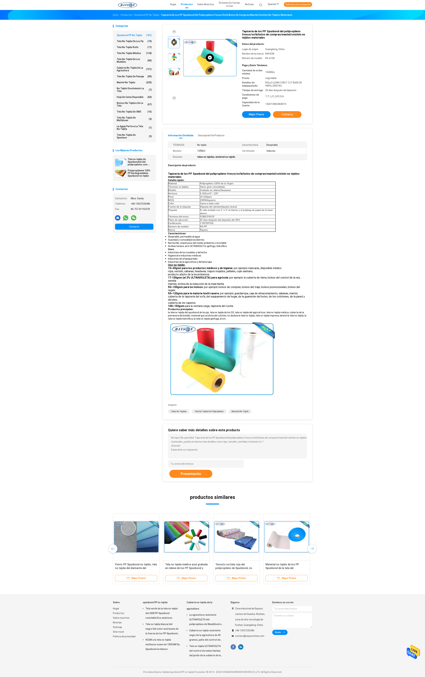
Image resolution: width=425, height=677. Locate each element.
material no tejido (240, 411)
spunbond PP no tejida (134, 35)
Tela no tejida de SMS (134, 111)
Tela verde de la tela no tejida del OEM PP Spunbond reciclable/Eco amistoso (161, 613)
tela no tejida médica (134, 53)
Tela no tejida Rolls (134, 47)
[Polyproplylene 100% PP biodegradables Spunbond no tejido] (120, 173)
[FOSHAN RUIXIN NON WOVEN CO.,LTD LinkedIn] (241, 647)
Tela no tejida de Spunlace (134, 136)
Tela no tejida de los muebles (134, 60)
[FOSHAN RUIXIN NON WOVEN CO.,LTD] (127, 5)
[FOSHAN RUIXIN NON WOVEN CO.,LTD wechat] (133, 217)
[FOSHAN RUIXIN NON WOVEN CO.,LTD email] (117, 217)
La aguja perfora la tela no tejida (134, 127)
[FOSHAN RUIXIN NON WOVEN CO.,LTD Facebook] (233, 647)
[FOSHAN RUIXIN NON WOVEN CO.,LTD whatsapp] (125, 217)
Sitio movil (118, 631)
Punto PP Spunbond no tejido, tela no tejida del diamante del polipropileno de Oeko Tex (136, 568)
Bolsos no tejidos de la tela (134, 104)
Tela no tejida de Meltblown (134, 119)
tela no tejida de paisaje (134, 76)
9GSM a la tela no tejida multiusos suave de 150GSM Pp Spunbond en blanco (162, 644)
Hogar (116, 608)
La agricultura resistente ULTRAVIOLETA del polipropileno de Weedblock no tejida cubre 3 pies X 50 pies (206, 620)
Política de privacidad (124, 636)
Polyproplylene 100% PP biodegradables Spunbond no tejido (139, 173)
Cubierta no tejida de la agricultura (134, 69)
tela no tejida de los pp (134, 41)
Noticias (117, 622)
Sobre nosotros (121, 618)
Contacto (134, 226)
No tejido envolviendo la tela (134, 89)
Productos (118, 613)
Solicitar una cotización (298, 4)
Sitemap (117, 627)
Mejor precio (256, 114)
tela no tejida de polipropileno (209, 411)
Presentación (191, 474)
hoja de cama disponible (134, 97)
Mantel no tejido (134, 82)
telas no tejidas (179, 411)
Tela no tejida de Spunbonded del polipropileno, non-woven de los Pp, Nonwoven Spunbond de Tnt (139, 162)
